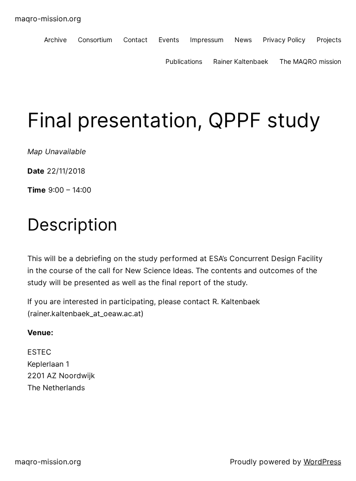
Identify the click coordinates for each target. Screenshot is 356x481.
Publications (183, 61)
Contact (135, 40)
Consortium (95, 40)
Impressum (206, 40)
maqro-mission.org (48, 18)
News (243, 40)
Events (169, 40)
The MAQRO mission (310, 61)
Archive (55, 40)
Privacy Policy (284, 40)
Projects (329, 40)
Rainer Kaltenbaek (240, 61)
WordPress (322, 461)
